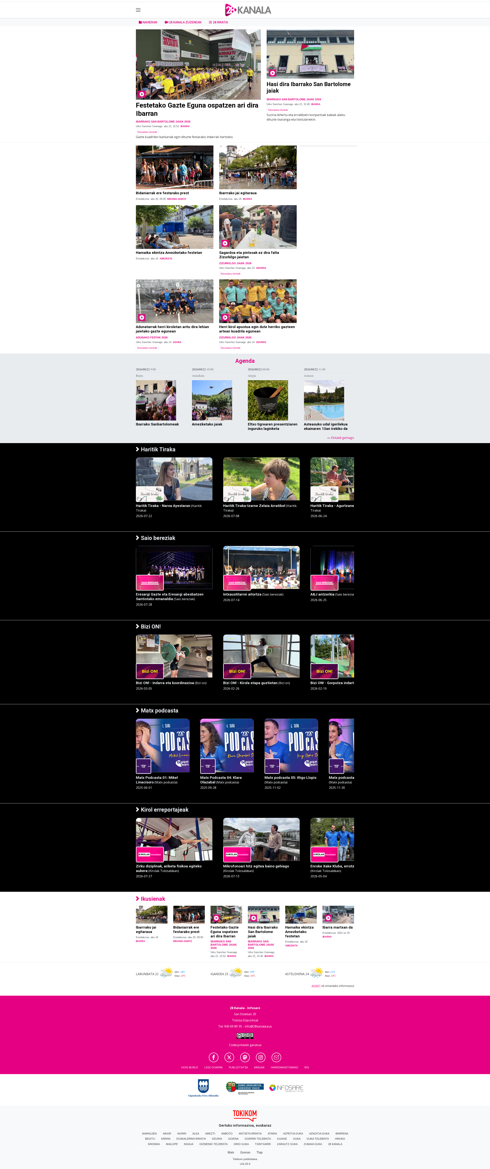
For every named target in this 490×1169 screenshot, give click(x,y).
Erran (165, 1138)
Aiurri (181, 1133)
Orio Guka (241, 1144)
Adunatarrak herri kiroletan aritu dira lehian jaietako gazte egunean (172, 329)
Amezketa (166, 258)
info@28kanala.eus (258, 1026)
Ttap (259, 1152)
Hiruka (340, 1138)
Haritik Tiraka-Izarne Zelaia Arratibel (254, 505)
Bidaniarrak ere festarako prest (162, 193)
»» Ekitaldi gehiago (340, 438)
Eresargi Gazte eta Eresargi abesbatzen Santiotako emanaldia (169, 596)
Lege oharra (213, 1067)
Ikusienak (152, 899)
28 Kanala (335, 1144)
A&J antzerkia (322, 594)
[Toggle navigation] (138, 10)
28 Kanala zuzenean (184, 22)
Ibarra (185, 126)
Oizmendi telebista (213, 1144)
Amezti (210, 1133)
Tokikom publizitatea (245, 1159)
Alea (195, 1133)
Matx (231, 1152)
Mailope (172, 1144)
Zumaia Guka (313, 1144)
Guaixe (282, 1138)
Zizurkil (261, 268)
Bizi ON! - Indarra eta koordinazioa (165, 683)
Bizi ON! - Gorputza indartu (333, 683)
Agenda (245, 361)
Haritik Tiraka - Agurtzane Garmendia (342, 505)
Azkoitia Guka (319, 1133)
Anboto (227, 1133)
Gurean (245, 1152)
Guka (297, 1138)
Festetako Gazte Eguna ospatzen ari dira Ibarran (225, 931)
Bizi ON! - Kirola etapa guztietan (250, 683)
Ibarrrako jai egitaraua (238, 193)
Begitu (150, 1138)
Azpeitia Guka (293, 1133)
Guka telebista (318, 1138)
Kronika (154, 1144)
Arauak (259, 1067)
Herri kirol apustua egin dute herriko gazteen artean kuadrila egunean (257, 329)
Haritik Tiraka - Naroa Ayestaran (163, 505)
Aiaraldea (149, 1133)
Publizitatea (238, 1067)
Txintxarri (263, 1144)
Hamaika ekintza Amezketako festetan (169, 252)
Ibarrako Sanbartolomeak (157, 424)
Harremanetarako (284, 1067)
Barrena (342, 1133)
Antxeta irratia (250, 1133)
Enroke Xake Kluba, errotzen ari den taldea (346, 866)
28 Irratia (220, 22)
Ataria (272, 1133)
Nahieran (149, 22)
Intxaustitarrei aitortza (242, 594)
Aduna (177, 342)
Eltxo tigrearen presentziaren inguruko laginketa (272, 426)
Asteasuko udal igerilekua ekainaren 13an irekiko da (326, 426)
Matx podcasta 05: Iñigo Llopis (290, 777)
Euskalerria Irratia (191, 1138)
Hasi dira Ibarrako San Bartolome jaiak (263, 931)
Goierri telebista (258, 1138)
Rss (306, 1067)
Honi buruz (189, 1067)
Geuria (217, 1138)
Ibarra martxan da (338, 927)
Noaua (188, 1144)
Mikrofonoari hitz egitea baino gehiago (256, 866)
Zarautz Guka (287, 1144)
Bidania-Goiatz (176, 199)
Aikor (167, 1133)
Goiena (233, 1138)
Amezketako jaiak (207, 424)
